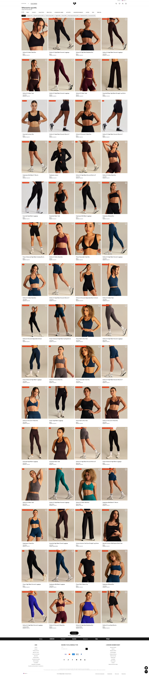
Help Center (36, 655)
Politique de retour (36, 650)
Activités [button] (68, 12)
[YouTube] (76, 659)
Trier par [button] (99, 12)
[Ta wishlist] (119, 3)
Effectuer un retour (36, 652)
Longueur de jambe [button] (59, 12)
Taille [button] (27, 12)
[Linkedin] (84, 659)
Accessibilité (36, 662)
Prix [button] (93, 12)
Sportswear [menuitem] (34, 3)
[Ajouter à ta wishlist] (46, 19)
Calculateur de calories (36, 659)
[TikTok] (68, 659)
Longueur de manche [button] (78, 12)
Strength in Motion (113, 650)
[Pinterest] (80, 659)
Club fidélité (113, 659)
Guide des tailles (36, 657)
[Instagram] (64, 659)
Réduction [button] (49, 12)
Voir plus (74, 633)
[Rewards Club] (146, 671)
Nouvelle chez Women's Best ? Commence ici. (35, 666)
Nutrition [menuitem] (24, 3)
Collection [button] (41, 12)
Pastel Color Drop (113, 655)
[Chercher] (116, 3)
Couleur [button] (34, 12)
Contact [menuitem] (118, 0)
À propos (113, 662)
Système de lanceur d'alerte (113, 664)
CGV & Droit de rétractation (99, 673)
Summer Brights (113, 652)
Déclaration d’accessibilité (36, 664)
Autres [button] (87, 12)
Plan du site (117, 673)
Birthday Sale (113, 657)
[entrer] (87, 649)
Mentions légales (36, 660)
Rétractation (124, 673)
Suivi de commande (36, 654)
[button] (124, 0)
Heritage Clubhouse (113, 654)
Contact (36, 647)
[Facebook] (72, 659)
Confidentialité (109, 673)
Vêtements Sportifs (113, 647)
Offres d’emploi (113, 660)
